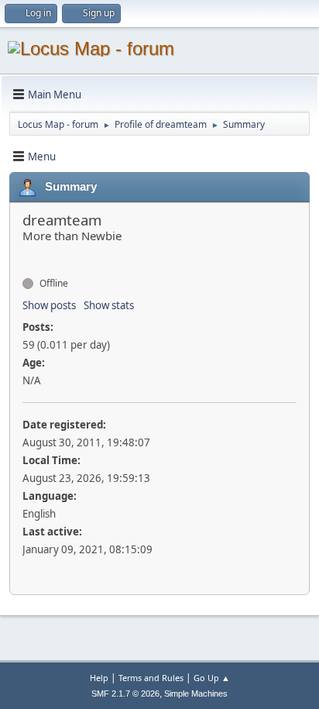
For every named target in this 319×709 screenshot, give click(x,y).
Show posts (49, 305)
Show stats (109, 305)
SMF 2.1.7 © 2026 (125, 693)
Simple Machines (196, 693)
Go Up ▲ (212, 677)
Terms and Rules (151, 677)
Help (99, 677)
